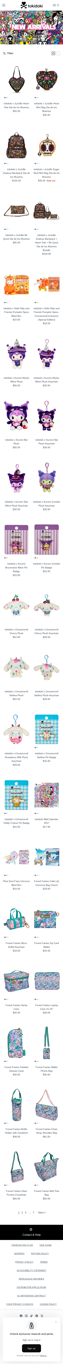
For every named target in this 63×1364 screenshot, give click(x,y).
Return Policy (40, 1253)
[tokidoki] (32, 5)
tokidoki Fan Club (22, 1245)
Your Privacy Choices (19, 1304)
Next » (42, 1212)
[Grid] (53, 53)
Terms (44, 1262)
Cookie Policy (48, 1304)
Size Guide (45, 1245)
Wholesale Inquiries (31, 1279)
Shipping (19, 1253)
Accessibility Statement (31, 1270)
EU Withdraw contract (31, 1296)
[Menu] (3, 5)
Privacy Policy (24, 1262)
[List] (58, 53)
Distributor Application (31, 1287)
